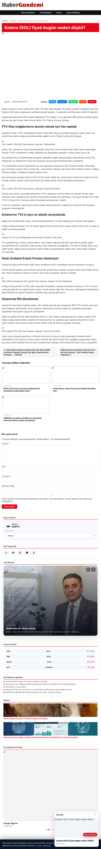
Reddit (83, 102)
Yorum (5, 443)
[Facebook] (6, 553)
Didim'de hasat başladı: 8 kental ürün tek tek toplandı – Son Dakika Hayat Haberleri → (78, 352)
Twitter (52, 102)
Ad (4, 466)
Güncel (13, 21)
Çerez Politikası (73, 13)
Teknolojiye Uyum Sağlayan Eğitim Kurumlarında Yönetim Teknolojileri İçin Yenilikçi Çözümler (40, 684)
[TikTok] (34, 553)
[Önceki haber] (88, 569)
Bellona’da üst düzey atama (15, 687)
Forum (59, 13)
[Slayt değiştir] (46, 829)
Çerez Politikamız (44, 845)
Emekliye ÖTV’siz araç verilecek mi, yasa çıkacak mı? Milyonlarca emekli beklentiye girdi (38, 690)
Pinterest (92, 102)
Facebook (62, 102)
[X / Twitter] (13, 553)
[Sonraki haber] (93, 569)
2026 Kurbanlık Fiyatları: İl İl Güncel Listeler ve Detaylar (26, 681)
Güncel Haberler (28, 13)
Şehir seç (10, 531)
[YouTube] (27, 553)
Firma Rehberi (45, 13)
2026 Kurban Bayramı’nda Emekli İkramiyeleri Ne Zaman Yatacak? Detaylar (33, 692)
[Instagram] (20, 553)
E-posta (6, 476)
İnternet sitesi (8, 486)
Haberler (5, 21)
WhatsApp (73, 102)
